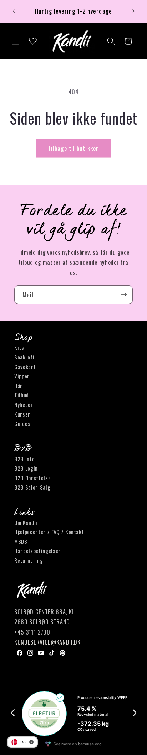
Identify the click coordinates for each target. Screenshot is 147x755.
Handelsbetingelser (37, 551)
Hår (18, 385)
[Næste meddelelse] (133, 11)
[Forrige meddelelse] (14, 11)
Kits (19, 347)
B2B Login (26, 468)
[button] (15, 41)
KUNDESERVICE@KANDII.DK (47, 641)
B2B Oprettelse (32, 478)
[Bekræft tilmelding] (123, 294)
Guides (22, 423)
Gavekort (25, 367)
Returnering (28, 560)
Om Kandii (25, 522)
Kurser (22, 414)
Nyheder (23, 404)
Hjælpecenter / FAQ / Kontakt (49, 532)
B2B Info (24, 459)
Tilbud (21, 395)
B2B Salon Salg (32, 487)
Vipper (22, 376)
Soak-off (24, 357)
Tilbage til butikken (73, 148)
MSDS (20, 541)
